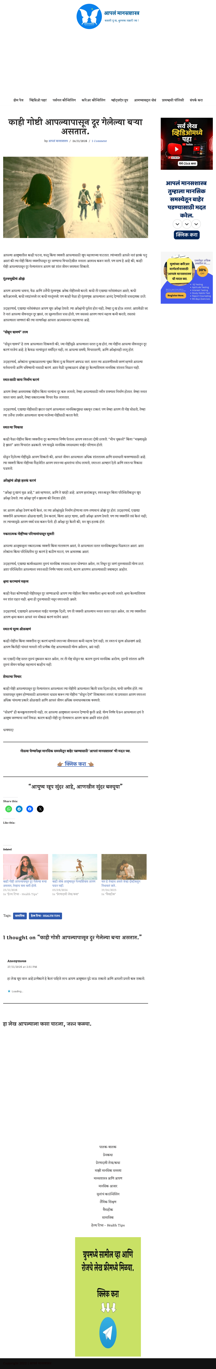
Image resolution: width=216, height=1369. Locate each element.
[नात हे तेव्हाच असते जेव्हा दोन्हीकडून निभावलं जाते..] (123, 867)
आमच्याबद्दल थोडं (145, 100)
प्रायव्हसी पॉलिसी (173, 100)
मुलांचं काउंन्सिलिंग (108, 1194)
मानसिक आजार (108, 1186)
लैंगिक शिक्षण (108, 1202)
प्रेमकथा (108, 1155)
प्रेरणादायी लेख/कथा (108, 1163)
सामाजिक (20, 916)
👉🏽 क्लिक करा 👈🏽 (75, 764)
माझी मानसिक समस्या (108, 1171)
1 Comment (99, 141)
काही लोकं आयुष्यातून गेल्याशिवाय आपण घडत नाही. (73, 884)
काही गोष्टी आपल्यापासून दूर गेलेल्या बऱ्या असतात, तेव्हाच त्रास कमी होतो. (25, 884)
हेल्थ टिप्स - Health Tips (45, 916)
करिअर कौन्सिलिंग (93, 100)
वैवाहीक (108, 1210)
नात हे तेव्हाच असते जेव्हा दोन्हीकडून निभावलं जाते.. (120, 884)
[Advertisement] (108, 64)
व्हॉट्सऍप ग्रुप (119, 100)
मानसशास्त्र (44, 1363)
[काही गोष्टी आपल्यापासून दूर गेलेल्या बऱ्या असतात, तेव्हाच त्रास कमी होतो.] (25, 867)
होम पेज (18, 100)
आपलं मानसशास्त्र (58, 141)
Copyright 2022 (15, 1363)
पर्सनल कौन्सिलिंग (64, 100)
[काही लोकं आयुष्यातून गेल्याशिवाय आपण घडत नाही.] (74, 867)
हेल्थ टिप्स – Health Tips (108, 1226)
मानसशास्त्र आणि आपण (108, 1179)
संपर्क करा (196, 100)
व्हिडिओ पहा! (38, 100)
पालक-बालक (107, 1147)
